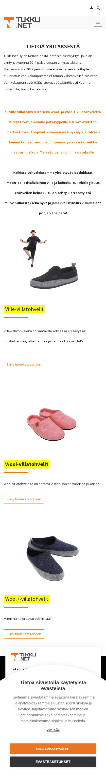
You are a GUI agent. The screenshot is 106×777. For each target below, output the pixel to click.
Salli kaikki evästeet (53, 748)
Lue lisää (53, 729)
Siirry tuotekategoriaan (24, 364)
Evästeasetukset (53, 762)
